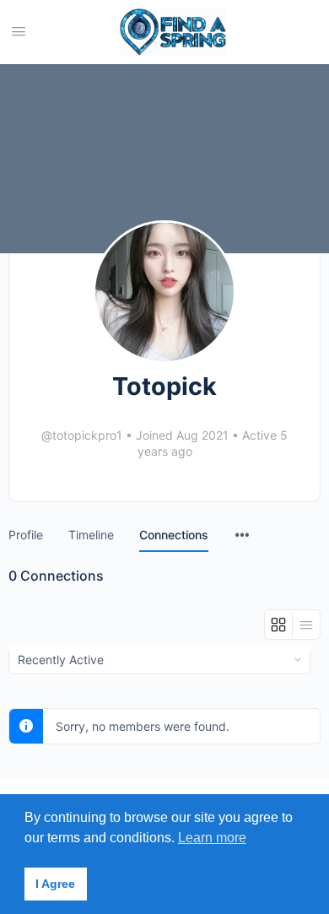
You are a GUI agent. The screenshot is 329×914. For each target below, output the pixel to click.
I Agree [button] (55, 883)
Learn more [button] (212, 837)
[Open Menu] (18, 31)
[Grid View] (279, 624)
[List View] (306, 624)
